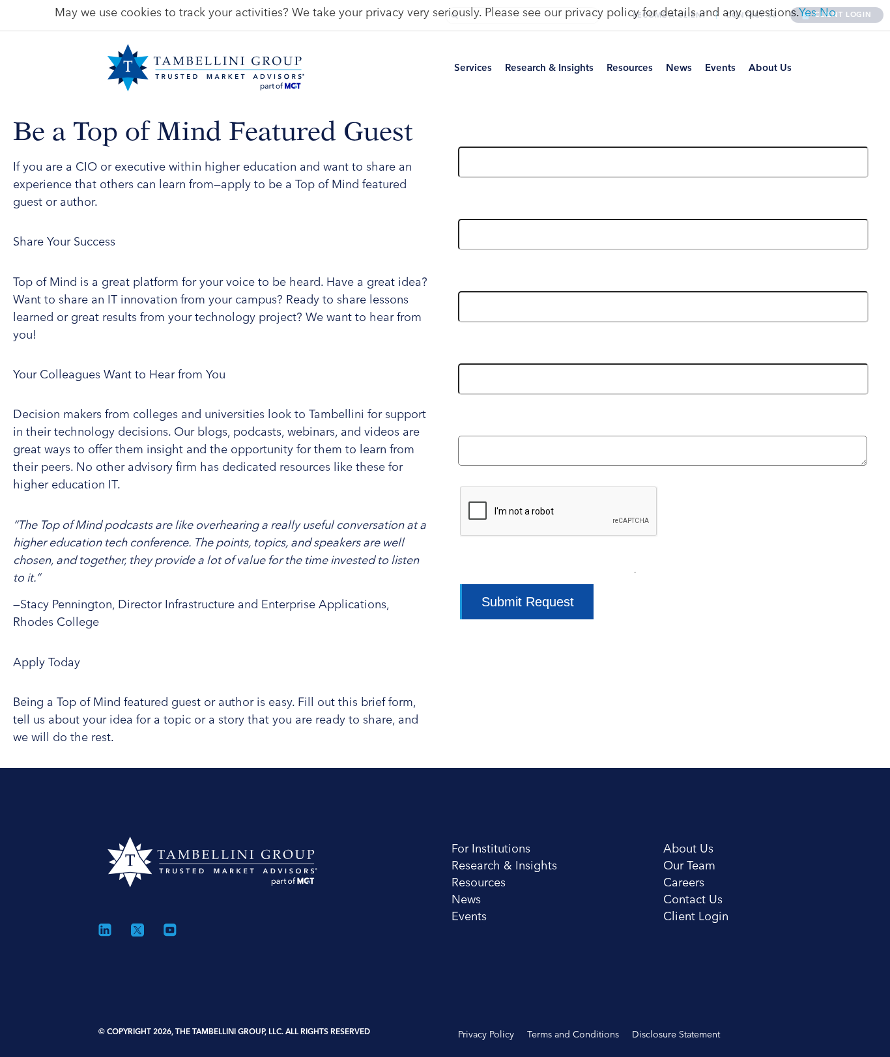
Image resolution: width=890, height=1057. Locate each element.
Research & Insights (549, 67)
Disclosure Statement (676, 1034)
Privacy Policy (486, 1034)
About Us (770, 67)
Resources (630, 67)
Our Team (689, 865)
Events (720, 67)
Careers (683, 882)
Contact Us (693, 899)
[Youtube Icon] (170, 930)
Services (473, 67)
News (679, 67)
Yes (807, 12)
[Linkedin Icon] (104, 930)
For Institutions (491, 848)
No (828, 12)
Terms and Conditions (573, 1034)
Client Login (695, 916)
